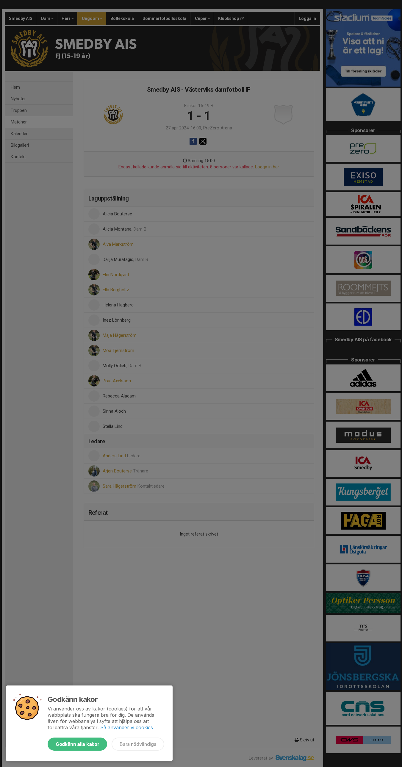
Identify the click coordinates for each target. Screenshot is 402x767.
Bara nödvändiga (138, 744)
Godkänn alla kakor (77, 744)
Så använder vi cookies (126, 727)
